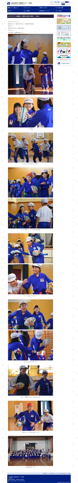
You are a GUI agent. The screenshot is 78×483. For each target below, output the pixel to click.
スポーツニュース (27, 7)
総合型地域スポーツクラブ (45, 10)
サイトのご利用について (52, 473)
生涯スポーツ (10, 10)
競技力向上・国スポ (43, 7)
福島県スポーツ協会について (13, 7)
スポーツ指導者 (27, 10)
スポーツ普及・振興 (59, 7)
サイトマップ (68, 4)
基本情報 (44, 473)
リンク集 (59, 473)
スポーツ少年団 (58, 10)
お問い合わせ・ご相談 (66, 473)
